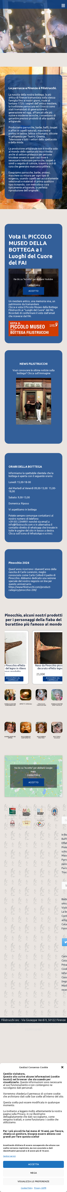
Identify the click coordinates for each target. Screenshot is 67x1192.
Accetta (33, 1164)
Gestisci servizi (9, 1156)
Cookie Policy (27, 1188)
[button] (62, 1067)
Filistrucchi (9, 49)
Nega (33, 1172)
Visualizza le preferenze (33, 1181)
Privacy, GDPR (40, 1188)
